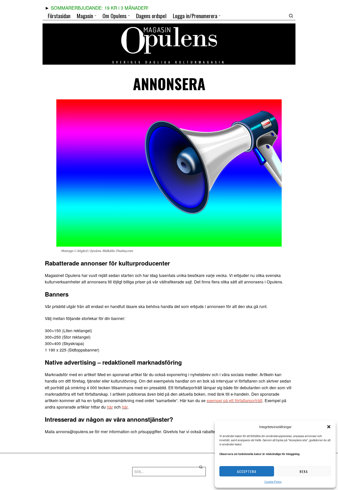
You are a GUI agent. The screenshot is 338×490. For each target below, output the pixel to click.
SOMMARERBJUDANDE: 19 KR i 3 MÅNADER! (100, 7)
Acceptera (246, 471)
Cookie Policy (273, 482)
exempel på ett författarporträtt (234, 400)
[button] (329, 426)
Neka (304, 471)
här (110, 407)
